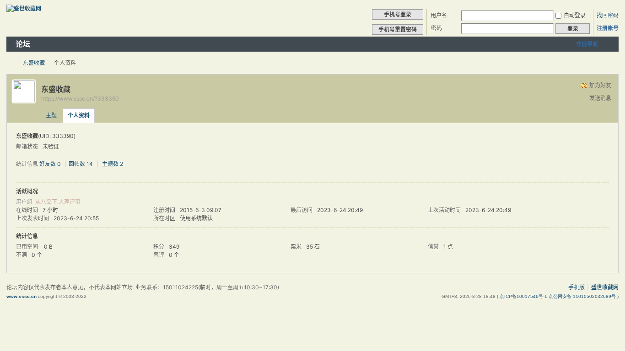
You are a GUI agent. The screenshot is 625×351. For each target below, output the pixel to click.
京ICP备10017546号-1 (524, 296)
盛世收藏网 (10, 62)
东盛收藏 (34, 62)
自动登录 (575, 15)
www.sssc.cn (21, 296)
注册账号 (608, 28)
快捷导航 (587, 44)
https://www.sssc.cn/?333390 (80, 98)
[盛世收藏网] (23, 8)
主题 (51, 115)
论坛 (23, 43)
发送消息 (600, 98)
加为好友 (600, 85)
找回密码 (608, 15)
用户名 (439, 15)
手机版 (576, 287)
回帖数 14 (81, 163)
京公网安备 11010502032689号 (583, 296)
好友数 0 (50, 163)
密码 (436, 28)
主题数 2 (112, 163)
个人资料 (79, 115)
